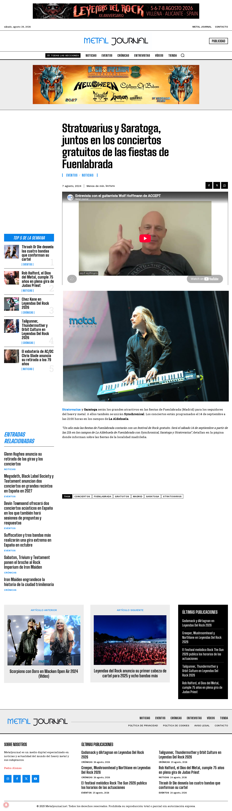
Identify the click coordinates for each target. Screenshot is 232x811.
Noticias (27, 290)
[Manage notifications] (6, 805)
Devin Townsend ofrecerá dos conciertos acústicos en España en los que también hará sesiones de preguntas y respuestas (28, 513)
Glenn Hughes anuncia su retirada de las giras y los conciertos (23, 459)
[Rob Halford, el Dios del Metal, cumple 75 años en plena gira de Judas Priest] (11, 278)
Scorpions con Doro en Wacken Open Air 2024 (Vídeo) (44, 674)
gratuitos (122, 496)
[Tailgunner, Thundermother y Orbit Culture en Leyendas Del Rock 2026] (11, 326)
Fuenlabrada (102, 496)
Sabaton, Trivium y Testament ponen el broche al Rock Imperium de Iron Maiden (27, 562)
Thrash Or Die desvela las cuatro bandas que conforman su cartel (37, 253)
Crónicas (28, 312)
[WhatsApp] (224, 185)
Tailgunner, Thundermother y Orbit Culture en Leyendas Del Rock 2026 (35, 329)
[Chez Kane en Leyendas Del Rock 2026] (11, 304)
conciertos (82, 496)
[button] (183, 55)
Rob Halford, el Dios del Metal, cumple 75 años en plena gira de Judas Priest (38, 279)
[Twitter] (26, 778)
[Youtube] (35, 778)
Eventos (27, 264)
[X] (216, 185)
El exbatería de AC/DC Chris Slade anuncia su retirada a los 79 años (37, 357)
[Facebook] (209, 185)
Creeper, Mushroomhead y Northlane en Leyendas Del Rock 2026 (201, 637)
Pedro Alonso (13, 768)
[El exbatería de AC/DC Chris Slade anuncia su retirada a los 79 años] (11, 356)
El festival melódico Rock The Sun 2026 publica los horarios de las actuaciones (203, 654)
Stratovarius (172, 496)
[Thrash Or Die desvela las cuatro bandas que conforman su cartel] (11, 251)
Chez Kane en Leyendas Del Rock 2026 (35, 303)
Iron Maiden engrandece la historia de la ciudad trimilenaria (29, 582)
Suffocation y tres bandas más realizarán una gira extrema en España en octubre (27, 540)
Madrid (137, 496)
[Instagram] (8, 778)
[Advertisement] (29, 175)
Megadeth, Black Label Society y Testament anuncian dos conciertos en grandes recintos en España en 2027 (28, 483)
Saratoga (152, 496)
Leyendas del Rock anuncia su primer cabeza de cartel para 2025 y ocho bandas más (130, 673)
